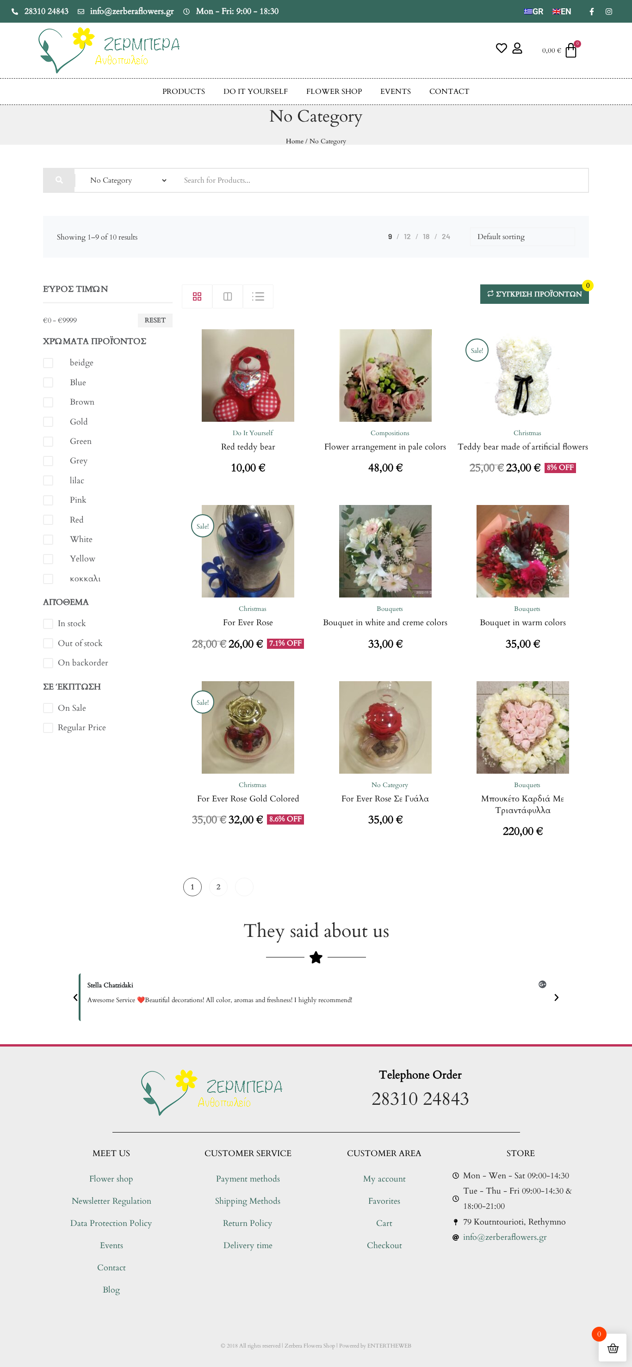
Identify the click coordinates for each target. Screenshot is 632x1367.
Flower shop (334, 91)
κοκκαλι (85, 579)
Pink (78, 500)
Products (183, 91)
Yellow (82, 559)
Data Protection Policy (111, 1223)
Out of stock (80, 643)
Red (77, 520)
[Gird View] (197, 296)
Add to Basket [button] (264, 419)
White (81, 539)
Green (81, 441)
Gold (79, 422)
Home (295, 141)
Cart (384, 1223)
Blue (78, 382)
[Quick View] (232, 419)
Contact (449, 91)
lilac (77, 480)
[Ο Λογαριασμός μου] (517, 48)
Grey (79, 461)
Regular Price (82, 727)
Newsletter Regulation (111, 1201)
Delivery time (248, 1245)
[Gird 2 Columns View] (227, 296)
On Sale (72, 708)
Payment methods (248, 1179)
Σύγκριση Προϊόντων (541, 291)
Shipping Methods (247, 1201)
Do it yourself (255, 91)
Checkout (384, 1245)
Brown (82, 402)
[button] (75, 997)
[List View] (258, 296)
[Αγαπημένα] (501, 48)
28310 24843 (420, 1099)
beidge (81, 363)
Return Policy (248, 1223)
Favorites (384, 1201)
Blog (111, 1290)
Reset (155, 320)
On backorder (83, 663)
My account (384, 1179)
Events (395, 91)
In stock (72, 623)
